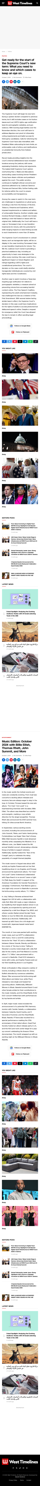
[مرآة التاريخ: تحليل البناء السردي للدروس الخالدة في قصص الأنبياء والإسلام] (20, 632)
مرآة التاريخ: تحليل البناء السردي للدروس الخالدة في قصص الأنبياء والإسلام (22, 645)
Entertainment (6, 737)
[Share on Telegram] (18, 81)
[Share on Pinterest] (11, 81)
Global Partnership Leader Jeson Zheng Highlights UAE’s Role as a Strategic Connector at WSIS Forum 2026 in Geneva (24, 552)
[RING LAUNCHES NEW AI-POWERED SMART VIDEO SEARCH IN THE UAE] (5, 575)
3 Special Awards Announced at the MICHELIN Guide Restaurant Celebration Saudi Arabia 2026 (23, 564)
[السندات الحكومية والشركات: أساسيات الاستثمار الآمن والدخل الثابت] (20, 662)
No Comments (18, 77)
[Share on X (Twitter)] (7, 81)
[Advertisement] (20, 27)
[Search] (37, 3)
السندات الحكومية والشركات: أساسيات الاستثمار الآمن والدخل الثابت (22, 676)
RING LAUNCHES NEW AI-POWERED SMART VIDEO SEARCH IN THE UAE (22, 574)
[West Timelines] (20, 3)
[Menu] (3, 3)
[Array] (20, 363)
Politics (4, 56)
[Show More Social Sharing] (22, 81)
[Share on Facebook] (3, 81)
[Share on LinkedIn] (15, 81)
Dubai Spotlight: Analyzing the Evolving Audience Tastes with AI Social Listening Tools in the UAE (21, 613)
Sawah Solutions (20, 1477)
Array (4, 376)
